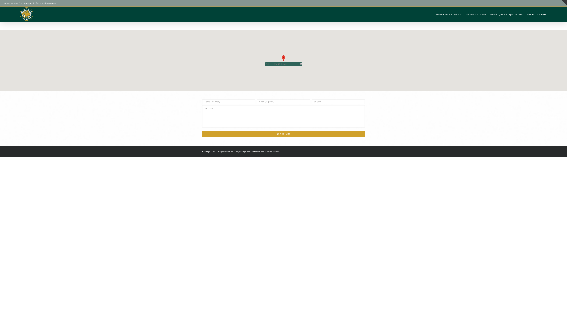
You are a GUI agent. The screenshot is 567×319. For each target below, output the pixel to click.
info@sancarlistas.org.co (45, 3)
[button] (558, 14)
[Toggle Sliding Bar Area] (564, 2)
